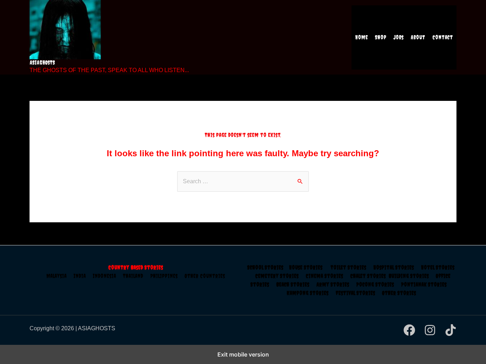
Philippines (167, 276)
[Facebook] (409, 330)
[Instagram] (430, 330)
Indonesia (108, 276)
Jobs (398, 37)
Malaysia (56, 276)
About (418, 37)
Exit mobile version (243, 354)
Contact (442, 37)
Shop (380, 37)
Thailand (136, 276)
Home (361, 37)
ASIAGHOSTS (42, 62)
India (83, 276)
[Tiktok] (450, 330)
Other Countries (205, 276)
